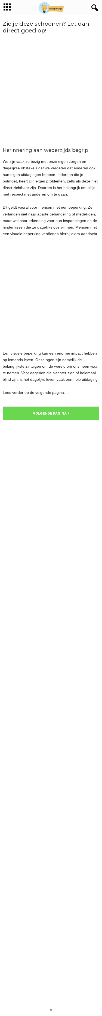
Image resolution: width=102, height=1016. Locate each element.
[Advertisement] (51, 91)
